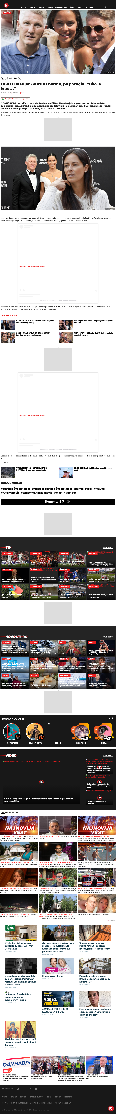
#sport (58, 492)
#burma (79, 488)
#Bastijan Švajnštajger (15, 488)
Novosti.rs (16, 637)
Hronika (89, 7)
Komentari (54, 501)
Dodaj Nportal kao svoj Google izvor (17, 99)
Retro (50, 7)
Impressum (23, 1103)
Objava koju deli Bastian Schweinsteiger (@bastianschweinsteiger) (58, 300)
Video (10, 756)
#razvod (99, 488)
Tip (8, 548)
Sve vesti (108, 548)
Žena (72, 7)
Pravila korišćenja (63, 1103)
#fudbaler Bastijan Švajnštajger (52, 488)
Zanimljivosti (61, 7)
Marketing (33, 1103)
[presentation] (110, 718)
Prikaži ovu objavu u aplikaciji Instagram (31, 266)
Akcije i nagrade (46, 1103)
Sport (81, 7)
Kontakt (13, 1103)
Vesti (32, 7)
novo (23, 7)
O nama (5, 1103)
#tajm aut (70, 492)
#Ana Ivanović (10, 492)
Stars (41, 7)
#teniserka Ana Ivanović (36, 492)
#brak (88, 488)
